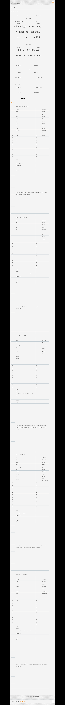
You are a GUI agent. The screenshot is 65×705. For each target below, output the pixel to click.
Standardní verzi (23, 701)
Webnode (36, 697)
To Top (53, 701)
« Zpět (12, 102)
